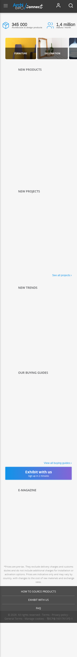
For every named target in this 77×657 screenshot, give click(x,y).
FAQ (38, 608)
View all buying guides (57, 463)
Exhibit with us (38, 600)
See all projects (61, 275)
